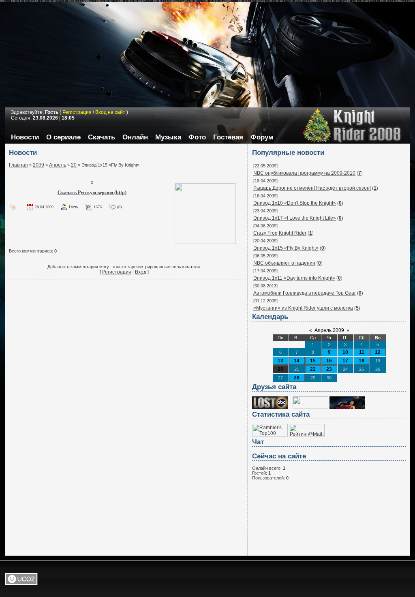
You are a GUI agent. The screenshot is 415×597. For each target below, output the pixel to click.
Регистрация (116, 272)
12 (378, 352)
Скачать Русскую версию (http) (92, 192)
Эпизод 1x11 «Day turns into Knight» (294, 278)
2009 (38, 165)
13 (280, 361)
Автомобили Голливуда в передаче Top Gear (304, 293)
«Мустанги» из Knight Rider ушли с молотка (303, 308)
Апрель (57, 165)
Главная (18, 165)
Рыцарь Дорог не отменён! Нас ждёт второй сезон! (312, 188)
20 (74, 165)
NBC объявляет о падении (284, 263)
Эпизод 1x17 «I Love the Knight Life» (294, 218)
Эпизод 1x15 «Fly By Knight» (286, 248)
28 (296, 378)
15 (313, 361)
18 (361, 361)
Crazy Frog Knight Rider (279, 233)
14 (296, 361)
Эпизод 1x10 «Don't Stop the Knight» (294, 203)
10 (345, 352)
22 (313, 369)
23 (329, 369)
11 (361, 352)
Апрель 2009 (329, 330)
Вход (140, 272)
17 (345, 361)
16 (329, 361)
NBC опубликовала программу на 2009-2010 (304, 173)
